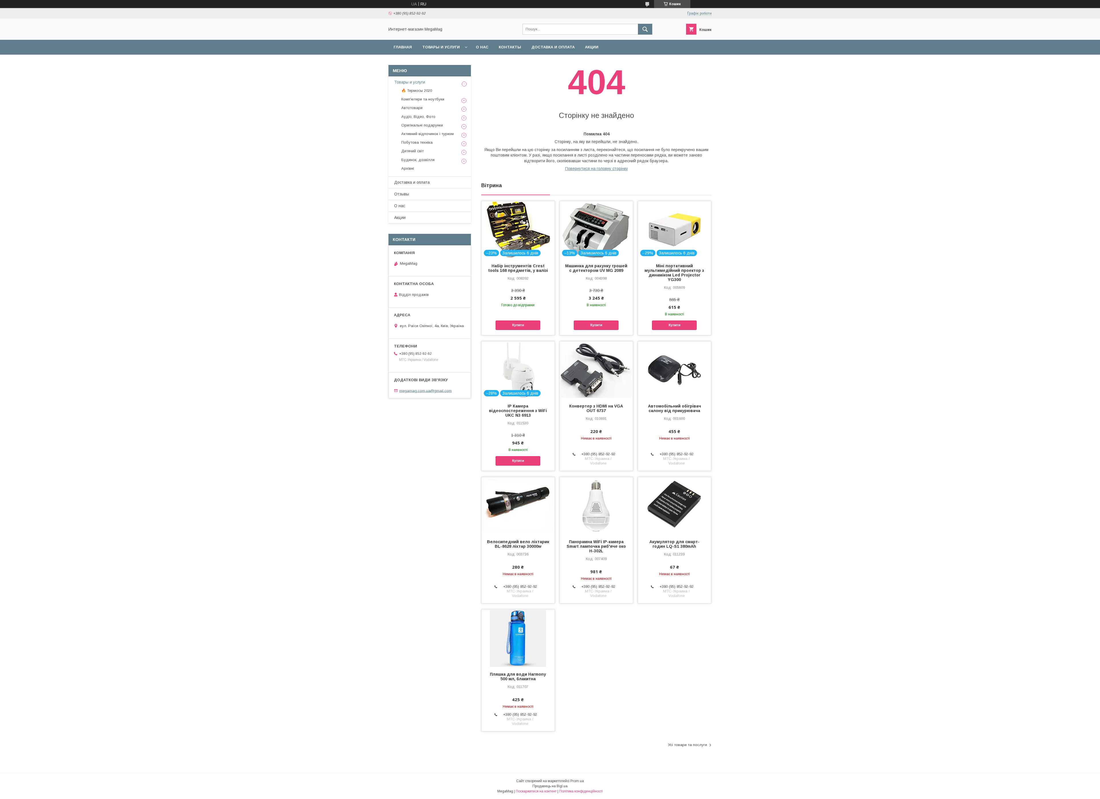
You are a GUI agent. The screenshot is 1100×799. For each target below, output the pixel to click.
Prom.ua (577, 781)
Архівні (407, 168)
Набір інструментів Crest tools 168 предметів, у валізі (518, 268)
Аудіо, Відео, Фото (418, 116)
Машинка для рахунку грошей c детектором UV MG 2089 (596, 268)
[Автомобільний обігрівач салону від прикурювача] (674, 370)
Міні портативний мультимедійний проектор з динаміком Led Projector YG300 (674, 273)
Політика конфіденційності (581, 791)
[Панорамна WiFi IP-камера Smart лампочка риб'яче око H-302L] (596, 505)
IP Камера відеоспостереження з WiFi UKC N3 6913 (518, 411)
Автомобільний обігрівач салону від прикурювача (674, 408)
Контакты (510, 47)
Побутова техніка (417, 142)
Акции (591, 47)
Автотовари (412, 108)
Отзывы (401, 194)
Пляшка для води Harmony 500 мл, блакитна (518, 676)
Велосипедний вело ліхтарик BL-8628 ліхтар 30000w (518, 544)
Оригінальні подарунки (422, 125)
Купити (518, 325)
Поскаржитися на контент (536, 791)
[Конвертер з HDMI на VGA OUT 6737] (596, 370)
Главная (403, 47)
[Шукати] (645, 29)
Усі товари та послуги (687, 745)
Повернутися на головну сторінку (596, 168)
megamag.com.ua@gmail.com (425, 390)
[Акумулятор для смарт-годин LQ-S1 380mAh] (674, 505)
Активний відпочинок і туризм (427, 134)
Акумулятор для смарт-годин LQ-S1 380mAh (674, 544)
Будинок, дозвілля (418, 160)
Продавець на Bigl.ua (550, 786)
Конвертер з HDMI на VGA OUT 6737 (596, 408)
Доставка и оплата (553, 47)
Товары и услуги (441, 47)
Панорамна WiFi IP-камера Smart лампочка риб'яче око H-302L (596, 546)
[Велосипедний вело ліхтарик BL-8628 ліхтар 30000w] (518, 505)
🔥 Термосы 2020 (416, 90)
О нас (482, 47)
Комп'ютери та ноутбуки (422, 99)
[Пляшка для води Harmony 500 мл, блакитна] (518, 638)
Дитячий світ (412, 151)
